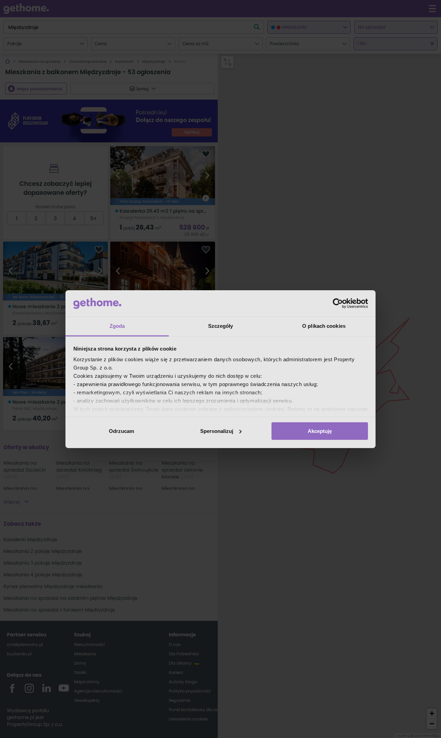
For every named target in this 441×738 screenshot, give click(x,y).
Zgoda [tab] (117, 326)
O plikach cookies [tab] (324, 326)
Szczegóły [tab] (220, 326)
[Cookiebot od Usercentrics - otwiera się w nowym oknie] (338, 303)
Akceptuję (320, 431)
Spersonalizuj (216, 431)
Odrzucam (121, 431)
